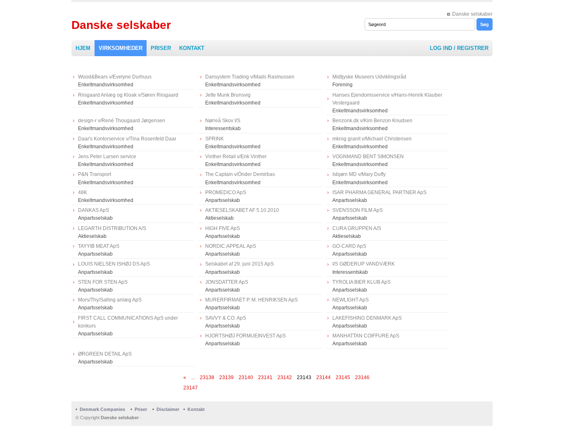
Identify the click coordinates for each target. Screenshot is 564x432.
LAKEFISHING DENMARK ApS (367, 318)
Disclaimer (167, 409)
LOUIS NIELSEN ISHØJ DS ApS (114, 264)
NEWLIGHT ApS (350, 300)
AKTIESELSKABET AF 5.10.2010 (242, 210)
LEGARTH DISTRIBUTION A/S (112, 228)
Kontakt (191, 48)
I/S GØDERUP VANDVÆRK (363, 264)
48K (82, 192)
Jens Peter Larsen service (107, 156)
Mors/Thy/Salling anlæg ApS (110, 300)
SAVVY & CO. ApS (225, 318)
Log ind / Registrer (459, 48)
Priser (161, 48)
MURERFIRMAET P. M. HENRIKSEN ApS (251, 300)
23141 (265, 377)
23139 (226, 377)
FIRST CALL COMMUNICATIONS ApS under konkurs (128, 322)
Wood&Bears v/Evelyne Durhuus (115, 77)
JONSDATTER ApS (226, 282)
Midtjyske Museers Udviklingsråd (369, 77)
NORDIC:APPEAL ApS (230, 246)
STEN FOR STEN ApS (103, 282)
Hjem (83, 48)
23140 (246, 377)
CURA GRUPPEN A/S (356, 228)
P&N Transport (94, 174)
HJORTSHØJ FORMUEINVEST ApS (245, 336)
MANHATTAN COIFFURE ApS (365, 336)
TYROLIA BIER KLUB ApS (361, 282)
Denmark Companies (103, 409)
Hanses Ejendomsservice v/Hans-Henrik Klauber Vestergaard (387, 99)
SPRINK (214, 139)
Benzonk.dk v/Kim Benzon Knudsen (372, 120)
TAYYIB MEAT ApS (98, 246)
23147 (190, 388)
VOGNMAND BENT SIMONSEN (368, 156)
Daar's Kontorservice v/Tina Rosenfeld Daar (127, 139)
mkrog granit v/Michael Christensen (372, 139)
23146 (362, 377)
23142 (284, 377)
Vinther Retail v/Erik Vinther (236, 156)
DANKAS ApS (93, 210)
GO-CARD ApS (349, 246)
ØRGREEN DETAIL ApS (105, 354)
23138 (207, 377)
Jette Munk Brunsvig (228, 95)
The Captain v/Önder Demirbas (240, 174)
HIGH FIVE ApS (222, 228)
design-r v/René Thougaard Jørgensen (121, 120)
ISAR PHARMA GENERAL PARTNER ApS (379, 192)
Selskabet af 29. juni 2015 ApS (239, 264)
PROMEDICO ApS (225, 192)
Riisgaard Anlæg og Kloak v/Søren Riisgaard (128, 95)
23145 (343, 377)
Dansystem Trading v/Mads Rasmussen (249, 77)
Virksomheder (120, 48)
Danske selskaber (472, 14)
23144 (323, 377)
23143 (304, 377)
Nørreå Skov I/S (222, 120)
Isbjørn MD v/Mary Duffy (359, 174)
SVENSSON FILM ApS (357, 210)
